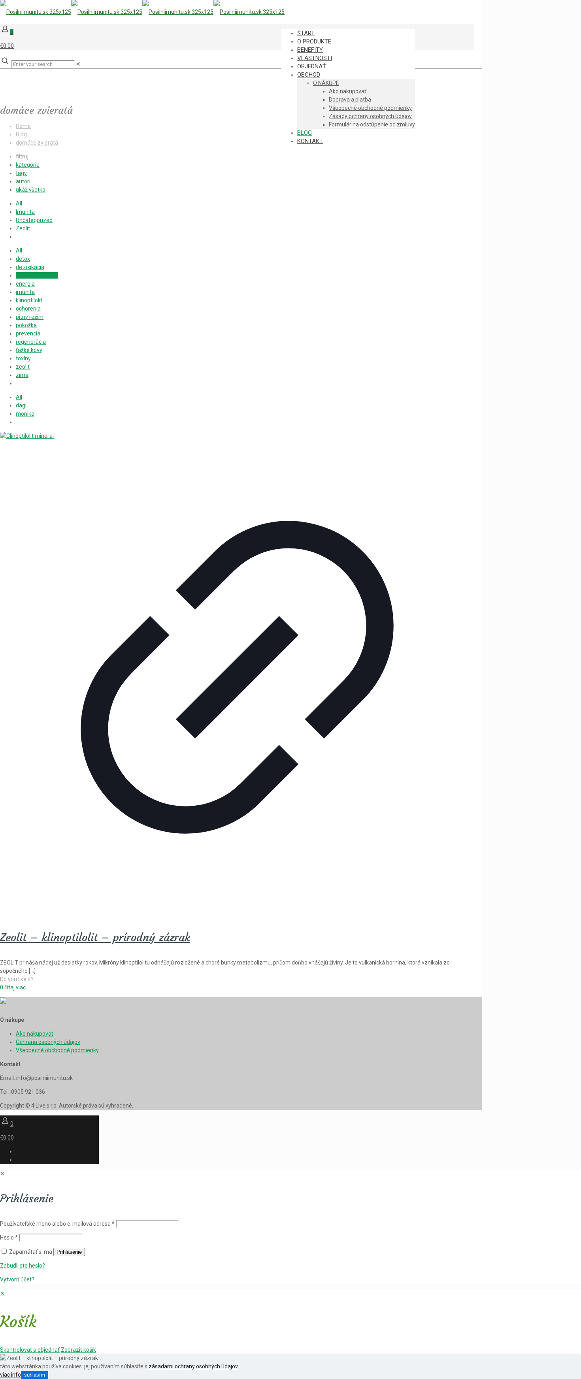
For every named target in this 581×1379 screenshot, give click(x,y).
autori (23, 181)
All (19, 203)
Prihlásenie (69, 1252)
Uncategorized (34, 220)
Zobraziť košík (78, 1350)
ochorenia (28, 308)
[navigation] (290, 1321)
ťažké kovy (29, 350)
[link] (78, 64)
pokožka (26, 325)
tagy (21, 173)
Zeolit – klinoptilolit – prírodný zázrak (95, 937)
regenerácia (31, 342)
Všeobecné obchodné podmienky (57, 1050)
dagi (21, 405)
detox (23, 259)
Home (23, 126)
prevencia (28, 333)
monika (25, 414)
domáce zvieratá (37, 142)
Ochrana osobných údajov (48, 1042)
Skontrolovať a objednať (30, 1350)
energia (25, 284)
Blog (21, 134)
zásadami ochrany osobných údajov (193, 1366)
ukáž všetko (30, 190)
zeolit (23, 367)
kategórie (28, 165)
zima (22, 375)
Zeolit (23, 228)
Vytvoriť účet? (17, 1279)
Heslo (9, 1237)
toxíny (23, 358)
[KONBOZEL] (142, 12)
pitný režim (29, 317)
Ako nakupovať (34, 1033)
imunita (25, 292)
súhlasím (34, 1375)
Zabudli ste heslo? (22, 1265)
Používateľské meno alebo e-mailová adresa (57, 1224)
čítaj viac (15, 987)
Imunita (25, 212)
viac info (10, 1374)
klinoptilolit (29, 300)
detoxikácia (30, 267)
